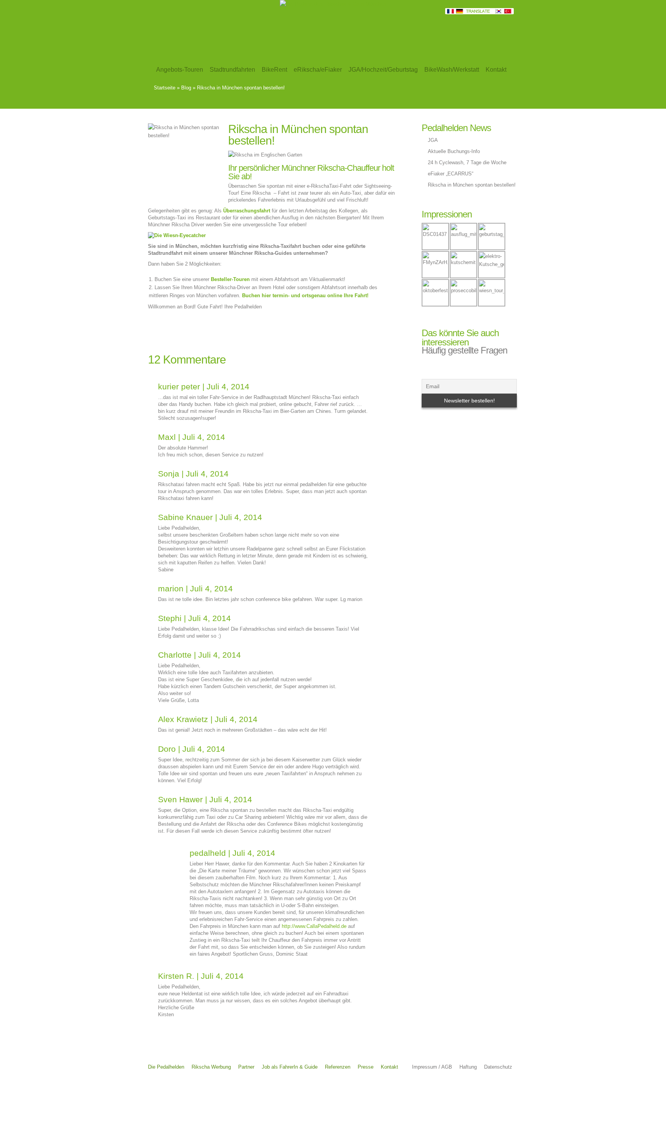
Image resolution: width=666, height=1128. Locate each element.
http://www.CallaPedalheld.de (314, 926)
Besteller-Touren (230, 279)
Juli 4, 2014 (228, 386)
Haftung (468, 1067)
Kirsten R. (176, 975)
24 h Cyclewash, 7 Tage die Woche (467, 162)
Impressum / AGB (432, 1067)
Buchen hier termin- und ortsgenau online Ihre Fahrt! (305, 295)
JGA (433, 140)
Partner (246, 1067)
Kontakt (389, 1067)
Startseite (164, 88)
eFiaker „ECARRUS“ (450, 174)
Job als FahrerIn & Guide (290, 1067)
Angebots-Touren (179, 69)
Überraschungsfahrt (246, 211)
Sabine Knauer (185, 517)
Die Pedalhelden (166, 1067)
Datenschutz (498, 1067)
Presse (365, 1067)
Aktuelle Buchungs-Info (454, 151)
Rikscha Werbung (211, 1067)
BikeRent (274, 69)
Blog (186, 88)
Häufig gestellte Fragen (464, 350)
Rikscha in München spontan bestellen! (472, 185)
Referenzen (337, 1067)
